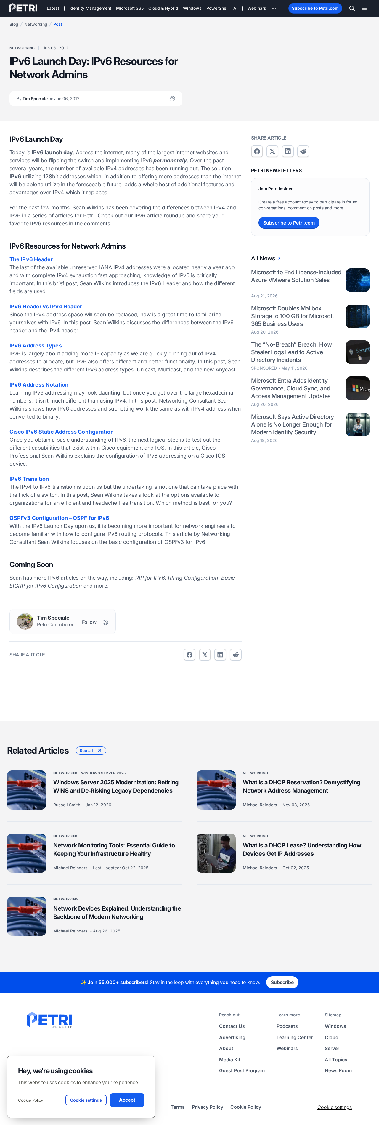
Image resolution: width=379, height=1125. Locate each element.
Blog (13, 24)
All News (263, 258)
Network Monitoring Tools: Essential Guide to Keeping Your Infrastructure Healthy (114, 849)
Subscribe (282, 982)
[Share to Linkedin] (220, 655)
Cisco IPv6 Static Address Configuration (61, 432)
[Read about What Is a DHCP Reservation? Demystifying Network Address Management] (216, 790)
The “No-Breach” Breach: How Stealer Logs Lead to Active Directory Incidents (291, 352)
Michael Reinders (260, 804)
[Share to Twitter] (205, 655)
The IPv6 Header (31, 259)
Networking (35, 24)
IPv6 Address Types (35, 345)
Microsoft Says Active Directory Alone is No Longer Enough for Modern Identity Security (292, 424)
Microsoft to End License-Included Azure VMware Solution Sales (296, 276)
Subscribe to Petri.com (315, 8)
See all (86, 750)
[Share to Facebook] (189, 655)
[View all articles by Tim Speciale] (25, 621)
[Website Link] (172, 99)
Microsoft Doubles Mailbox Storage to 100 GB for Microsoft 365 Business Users (292, 316)
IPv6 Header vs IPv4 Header (45, 306)
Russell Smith (67, 804)
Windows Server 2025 (103, 773)
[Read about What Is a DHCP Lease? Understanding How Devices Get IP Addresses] (216, 853)
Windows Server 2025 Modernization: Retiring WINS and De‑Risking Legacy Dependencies (116, 786)
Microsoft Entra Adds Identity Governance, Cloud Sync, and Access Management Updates (290, 388)
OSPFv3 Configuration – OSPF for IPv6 (59, 518)
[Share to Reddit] (236, 655)
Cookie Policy (30, 1100)
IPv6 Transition (29, 479)
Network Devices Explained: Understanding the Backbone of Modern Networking (117, 912)
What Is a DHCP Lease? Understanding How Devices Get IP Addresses (302, 849)
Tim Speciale (48, 98)
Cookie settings (334, 1107)
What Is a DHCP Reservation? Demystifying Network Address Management (301, 786)
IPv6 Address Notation (38, 385)
